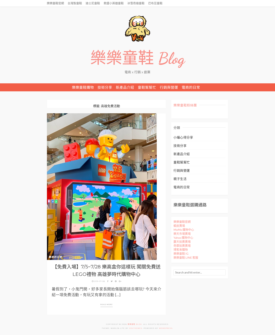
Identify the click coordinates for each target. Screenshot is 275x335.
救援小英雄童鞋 (114, 3)
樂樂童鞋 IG (180, 253)
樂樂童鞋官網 (55, 3)
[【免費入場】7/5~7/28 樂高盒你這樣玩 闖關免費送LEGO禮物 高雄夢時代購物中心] (102, 186)
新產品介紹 (125, 87)
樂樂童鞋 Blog (137, 58)
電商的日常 (191, 87)
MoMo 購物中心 (183, 229)
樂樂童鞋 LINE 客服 (185, 257)
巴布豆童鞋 (155, 3)
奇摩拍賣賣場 (182, 245)
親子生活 (180, 179)
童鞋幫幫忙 (147, 87)
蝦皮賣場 (179, 225)
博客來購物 (180, 249)
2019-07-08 (99, 281)
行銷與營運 (169, 87)
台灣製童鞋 (75, 3)
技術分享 (105, 87)
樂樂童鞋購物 (83, 87)
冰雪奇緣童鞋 (136, 3)
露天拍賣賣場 (182, 241)
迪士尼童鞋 (93, 3)
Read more (106, 304)
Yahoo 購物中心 (183, 237)
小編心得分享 (183, 137)
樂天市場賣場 (182, 233)
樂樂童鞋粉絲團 (185, 105)
